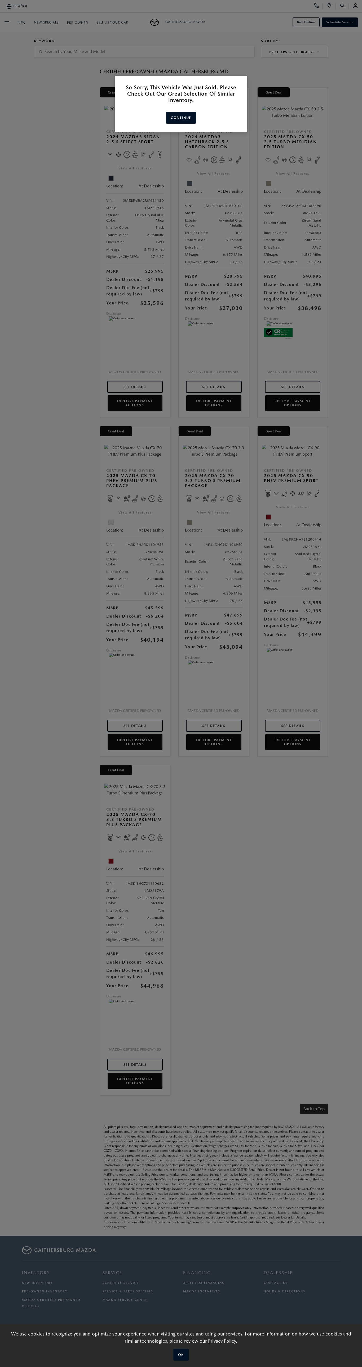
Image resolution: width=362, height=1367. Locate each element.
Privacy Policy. (222, 1341)
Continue (181, 118)
